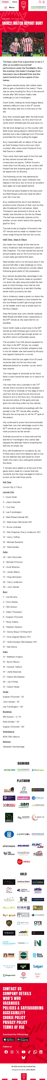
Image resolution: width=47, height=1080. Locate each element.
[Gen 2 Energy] (23, 770)
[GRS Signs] (38, 923)
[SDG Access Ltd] (23, 966)
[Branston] (9, 770)
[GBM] (23, 805)
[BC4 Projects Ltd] (38, 789)
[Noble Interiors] (38, 943)
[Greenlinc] (9, 817)
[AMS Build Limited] (9, 890)
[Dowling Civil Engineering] (38, 798)
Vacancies (11, 1003)
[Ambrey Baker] (23, 882)
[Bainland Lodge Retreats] (9, 900)
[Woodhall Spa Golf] (23, 975)
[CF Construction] (38, 899)
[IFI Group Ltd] (38, 817)
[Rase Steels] (38, 955)
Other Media (30, 1070)
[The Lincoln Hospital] (9, 943)
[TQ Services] (9, 853)
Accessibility (14, 1013)
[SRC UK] (38, 846)
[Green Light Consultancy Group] (23, 923)
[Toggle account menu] (44, 2)
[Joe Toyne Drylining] (38, 933)
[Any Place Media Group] (23, 890)
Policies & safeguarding (23, 1008)
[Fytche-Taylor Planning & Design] (23, 915)
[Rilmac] (23, 846)
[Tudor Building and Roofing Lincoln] (38, 853)
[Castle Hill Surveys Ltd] (23, 899)
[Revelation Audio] (9, 966)
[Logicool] (23, 834)
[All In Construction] (9, 789)
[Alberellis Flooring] (9, 882)
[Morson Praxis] (23, 943)
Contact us (12, 989)
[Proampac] (38, 770)
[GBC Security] (9, 923)
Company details (17, 994)
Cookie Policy (14, 1018)
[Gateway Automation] (38, 915)
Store (14, 2)
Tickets (5, 2)
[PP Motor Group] (23, 955)
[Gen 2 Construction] (38, 805)
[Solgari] (38, 966)
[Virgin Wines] (23, 862)
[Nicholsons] (38, 834)
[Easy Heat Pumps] (9, 805)
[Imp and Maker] (9, 933)
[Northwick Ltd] (9, 845)
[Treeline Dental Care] (23, 853)
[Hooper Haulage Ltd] (23, 818)
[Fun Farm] (9, 915)
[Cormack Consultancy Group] (9, 798)
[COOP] (9, 834)
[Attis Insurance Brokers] (38, 890)
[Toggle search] (40, 2)
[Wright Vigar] (38, 975)
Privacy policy (15, 1022)
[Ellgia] (9, 908)
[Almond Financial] (23, 790)
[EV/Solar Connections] (23, 907)
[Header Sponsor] (38, 7)
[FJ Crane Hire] (38, 908)
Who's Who (12, 998)
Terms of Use (14, 1027)
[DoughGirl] (23, 798)
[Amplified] (38, 882)
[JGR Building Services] (23, 933)
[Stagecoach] (9, 975)
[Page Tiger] (9, 955)
